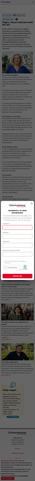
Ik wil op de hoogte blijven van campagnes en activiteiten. (16, 262)
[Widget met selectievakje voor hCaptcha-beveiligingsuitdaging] (15, 267)
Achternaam (6, 241)
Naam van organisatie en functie (11, 250)
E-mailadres (6, 223)
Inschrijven (17, 276)
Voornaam (6, 232)
